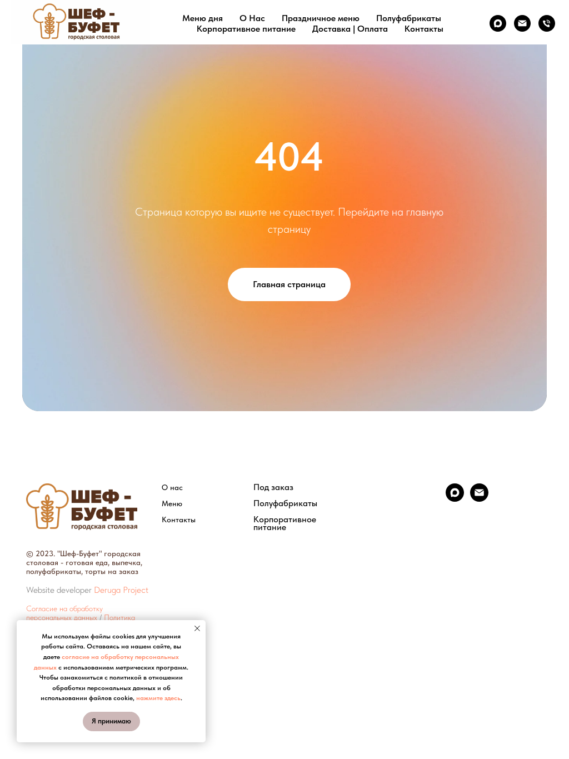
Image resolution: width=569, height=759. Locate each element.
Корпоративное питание (246, 28)
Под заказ (273, 487)
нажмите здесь (158, 698)
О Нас (252, 18)
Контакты (424, 28)
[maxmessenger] (498, 23)
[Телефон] (546, 23)
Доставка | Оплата (350, 28)
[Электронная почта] (522, 23)
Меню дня (202, 18)
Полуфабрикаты (408, 18)
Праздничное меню (321, 18)
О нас (172, 487)
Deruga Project (121, 590)
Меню (172, 503)
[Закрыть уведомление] (197, 628)
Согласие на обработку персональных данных (64, 613)
